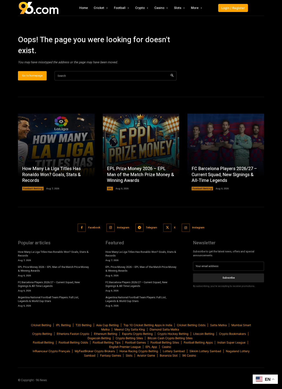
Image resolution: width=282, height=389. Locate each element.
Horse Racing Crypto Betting (139, 351)
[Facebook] (82, 228)
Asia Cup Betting (107, 325)
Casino (166, 346)
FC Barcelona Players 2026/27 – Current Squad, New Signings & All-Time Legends (224, 174)
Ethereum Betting (105, 333)
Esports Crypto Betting (137, 333)
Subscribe (229, 278)
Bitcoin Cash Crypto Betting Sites (170, 338)
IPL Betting (63, 325)
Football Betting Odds (73, 342)
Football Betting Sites (164, 342)
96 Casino (189, 355)
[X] (167, 228)
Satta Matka (218, 325)
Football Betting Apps (198, 342)
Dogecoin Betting (99, 338)
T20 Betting (83, 325)
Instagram (123, 227)
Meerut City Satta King (129, 329)
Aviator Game (146, 355)
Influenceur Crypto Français (51, 351)
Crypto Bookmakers (232, 333)
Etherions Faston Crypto (73, 333)
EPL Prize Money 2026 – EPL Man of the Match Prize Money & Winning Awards (140, 174)
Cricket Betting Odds (191, 325)
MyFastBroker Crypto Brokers (95, 351)
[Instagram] (111, 228)
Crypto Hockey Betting (173, 333)
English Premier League (125, 346)
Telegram (151, 227)
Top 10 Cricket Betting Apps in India (147, 325)
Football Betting (33, 188)
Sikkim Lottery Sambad (205, 351)
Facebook (94, 227)
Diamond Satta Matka (164, 329)
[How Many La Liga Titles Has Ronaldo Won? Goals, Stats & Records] (56, 152)
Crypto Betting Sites (129, 338)
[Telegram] (139, 228)
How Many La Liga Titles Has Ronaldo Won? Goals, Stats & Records (51, 174)
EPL (110, 188)
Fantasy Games (110, 355)
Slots (129, 355)
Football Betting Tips (106, 342)
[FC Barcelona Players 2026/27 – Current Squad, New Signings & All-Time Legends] (225, 152)
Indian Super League (231, 342)
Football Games (135, 342)
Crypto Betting (42, 333)
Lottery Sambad (174, 351)
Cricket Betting (41, 325)
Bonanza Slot (169, 355)
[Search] (172, 75)
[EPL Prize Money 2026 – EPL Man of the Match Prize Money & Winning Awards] (141, 152)
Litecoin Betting (203, 333)
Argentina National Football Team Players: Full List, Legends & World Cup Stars (48, 299)
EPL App (151, 346)
